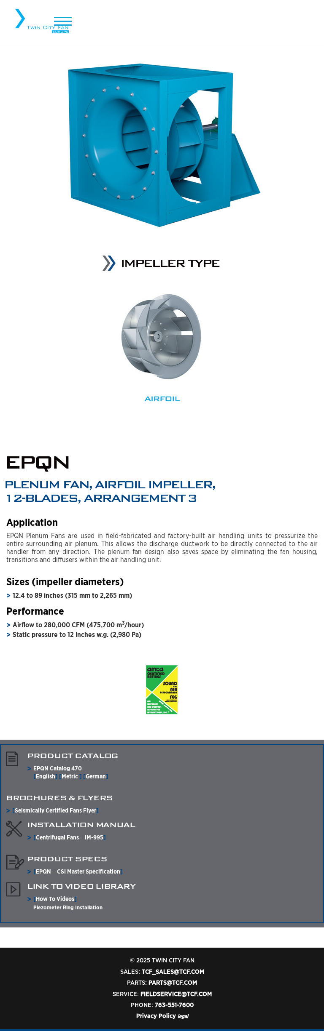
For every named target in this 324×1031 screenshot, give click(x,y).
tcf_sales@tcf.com (173, 971)
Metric (70, 776)
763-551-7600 (174, 1005)
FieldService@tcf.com (176, 994)
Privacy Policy (156, 1016)
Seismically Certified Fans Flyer (55, 810)
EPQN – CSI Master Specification (78, 871)
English (45, 776)
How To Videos (55, 898)
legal (183, 1016)
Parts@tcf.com (172, 982)
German (96, 776)
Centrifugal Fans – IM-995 (69, 837)
